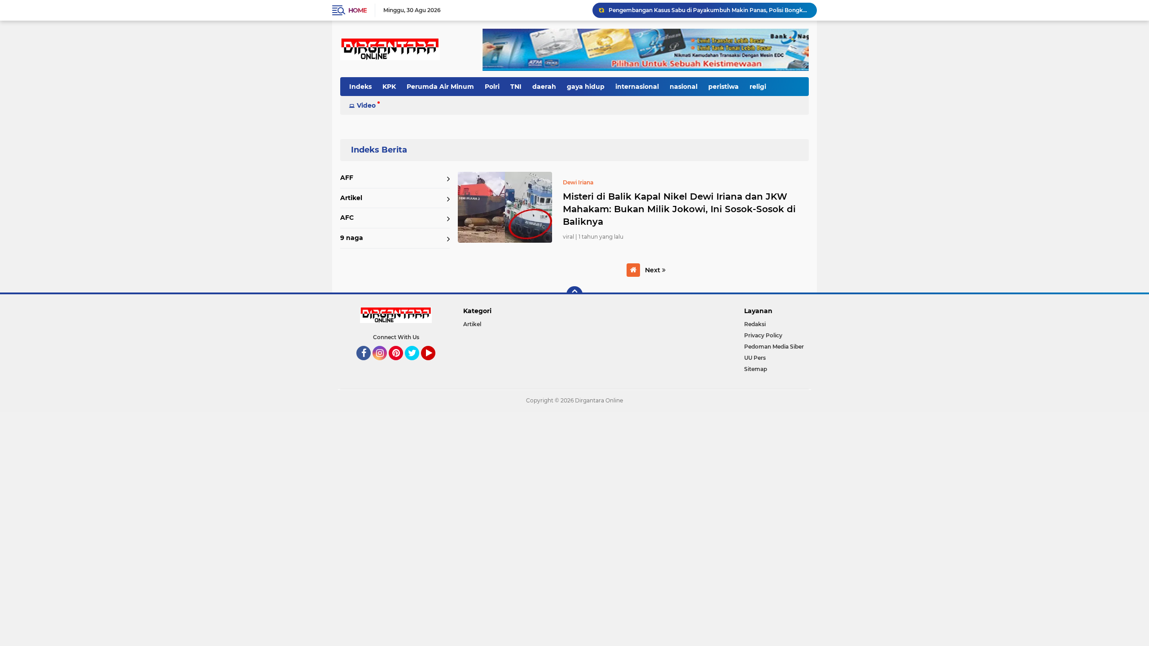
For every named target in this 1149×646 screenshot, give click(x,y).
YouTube (434, 364)
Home (357, 10)
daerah (544, 87)
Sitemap (755, 369)
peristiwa (723, 87)
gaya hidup (586, 87)
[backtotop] (574, 294)
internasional (637, 87)
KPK (389, 87)
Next (653, 270)
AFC (347, 218)
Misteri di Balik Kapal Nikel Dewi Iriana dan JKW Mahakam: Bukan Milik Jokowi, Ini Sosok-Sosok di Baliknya (679, 209)
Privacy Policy (763, 335)
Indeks (360, 87)
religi (758, 87)
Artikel (351, 198)
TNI (516, 87)
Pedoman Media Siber (774, 346)
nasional (683, 87)
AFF (346, 178)
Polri (492, 87)
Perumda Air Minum (440, 87)
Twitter (416, 364)
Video (366, 105)
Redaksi (755, 324)
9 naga (351, 238)
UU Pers (755, 357)
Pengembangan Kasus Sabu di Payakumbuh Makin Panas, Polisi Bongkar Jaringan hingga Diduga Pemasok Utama (709, 10)
